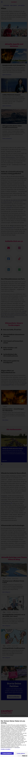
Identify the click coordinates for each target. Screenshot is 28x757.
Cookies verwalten (5, 749)
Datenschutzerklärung (6, 747)
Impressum (17, 747)
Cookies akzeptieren (7, 753)
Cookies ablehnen (21, 753)
